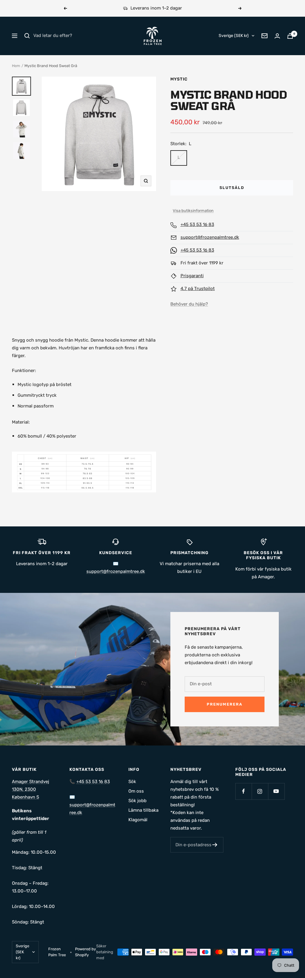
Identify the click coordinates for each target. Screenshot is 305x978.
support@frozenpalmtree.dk (209, 237)
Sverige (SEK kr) (234, 35)
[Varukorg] (290, 36)
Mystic (179, 79)
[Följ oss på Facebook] (243, 791)
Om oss (136, 791)
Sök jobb (137, 800)
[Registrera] (214, 845)
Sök (132, 781)
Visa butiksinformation (193, 210)
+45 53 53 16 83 (197, 224)
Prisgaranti (192, 275)
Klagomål (137, 819)
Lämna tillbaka (143, 810)
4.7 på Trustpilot (197, 288)
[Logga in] (277, 35)
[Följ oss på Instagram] (260, 791)
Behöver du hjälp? (189, 304)
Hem (16, 65)
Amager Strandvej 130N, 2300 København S (30, 789)
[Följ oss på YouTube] (276, 791)
